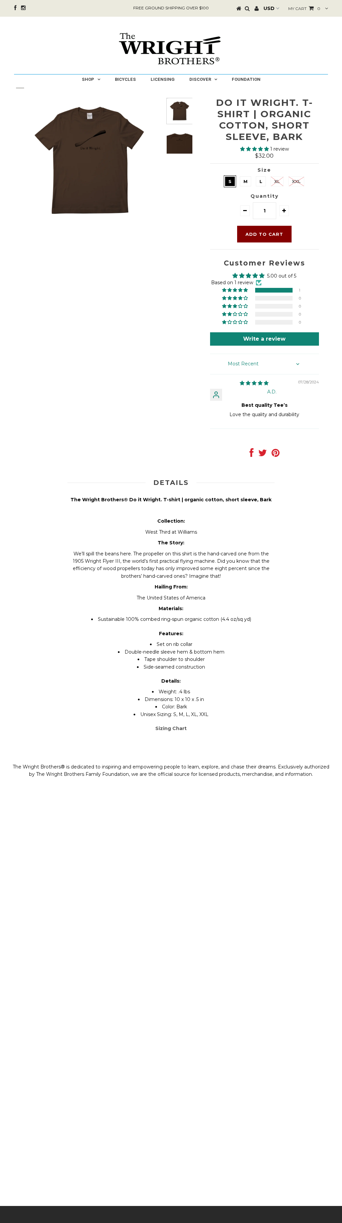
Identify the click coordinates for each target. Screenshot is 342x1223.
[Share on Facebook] (251, 455)
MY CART (304, 8)
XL (277, 181)
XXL (296, 181)
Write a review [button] (264, 339)
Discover (200, 79)
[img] (254, 383)
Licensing (163, 79)
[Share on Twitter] (262, 455)
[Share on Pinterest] (276, 455)
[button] (255, 149)
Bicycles (125, 79)
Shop (88, 79)
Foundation (246, 79)
